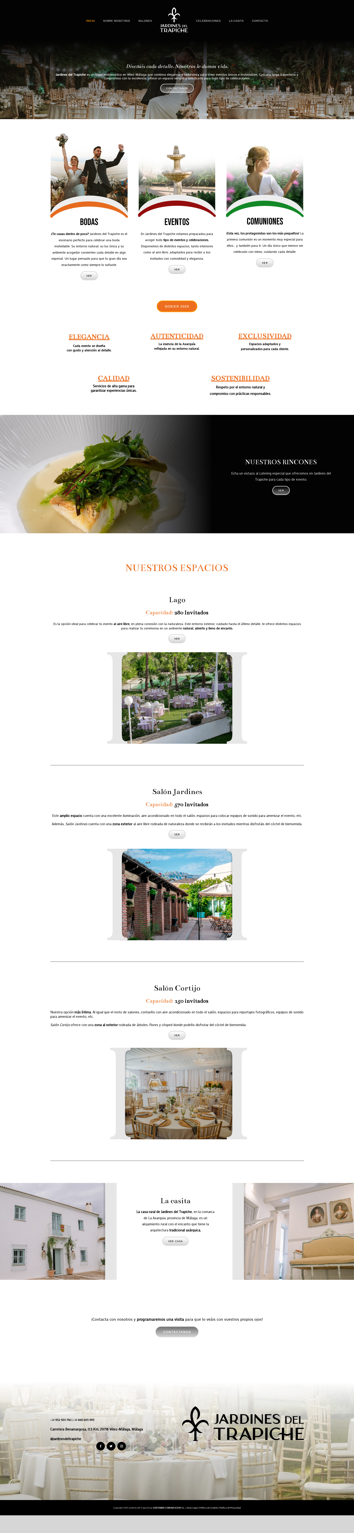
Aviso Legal (192, 1507)
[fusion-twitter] (111, 1446)
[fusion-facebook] (100, 1446)
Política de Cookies (208, 1507)
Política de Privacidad (230, 1507)
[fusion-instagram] (121, 1446)
